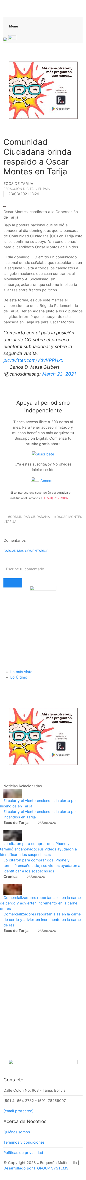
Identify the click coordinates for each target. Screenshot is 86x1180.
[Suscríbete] (43, 454)
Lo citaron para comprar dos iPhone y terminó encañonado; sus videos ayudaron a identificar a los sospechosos (38, 849)
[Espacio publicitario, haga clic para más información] (43, 89)
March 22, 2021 (59, 374)
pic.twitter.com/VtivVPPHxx (33, 360)
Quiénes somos (16, 1132)
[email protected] (18, 1111)
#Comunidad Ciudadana (29, 517)
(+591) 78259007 (56, 498)
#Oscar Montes (68, 517)
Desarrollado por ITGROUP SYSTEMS (35, 1168)
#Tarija (9, 521)
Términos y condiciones (23, 1142)
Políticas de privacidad (23, 1152)
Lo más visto (21, 671)
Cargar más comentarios (25, 551)
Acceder (47, 480)
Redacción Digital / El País (26, 189)
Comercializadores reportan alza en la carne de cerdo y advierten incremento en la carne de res (40, 903)
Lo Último (18, 677)
